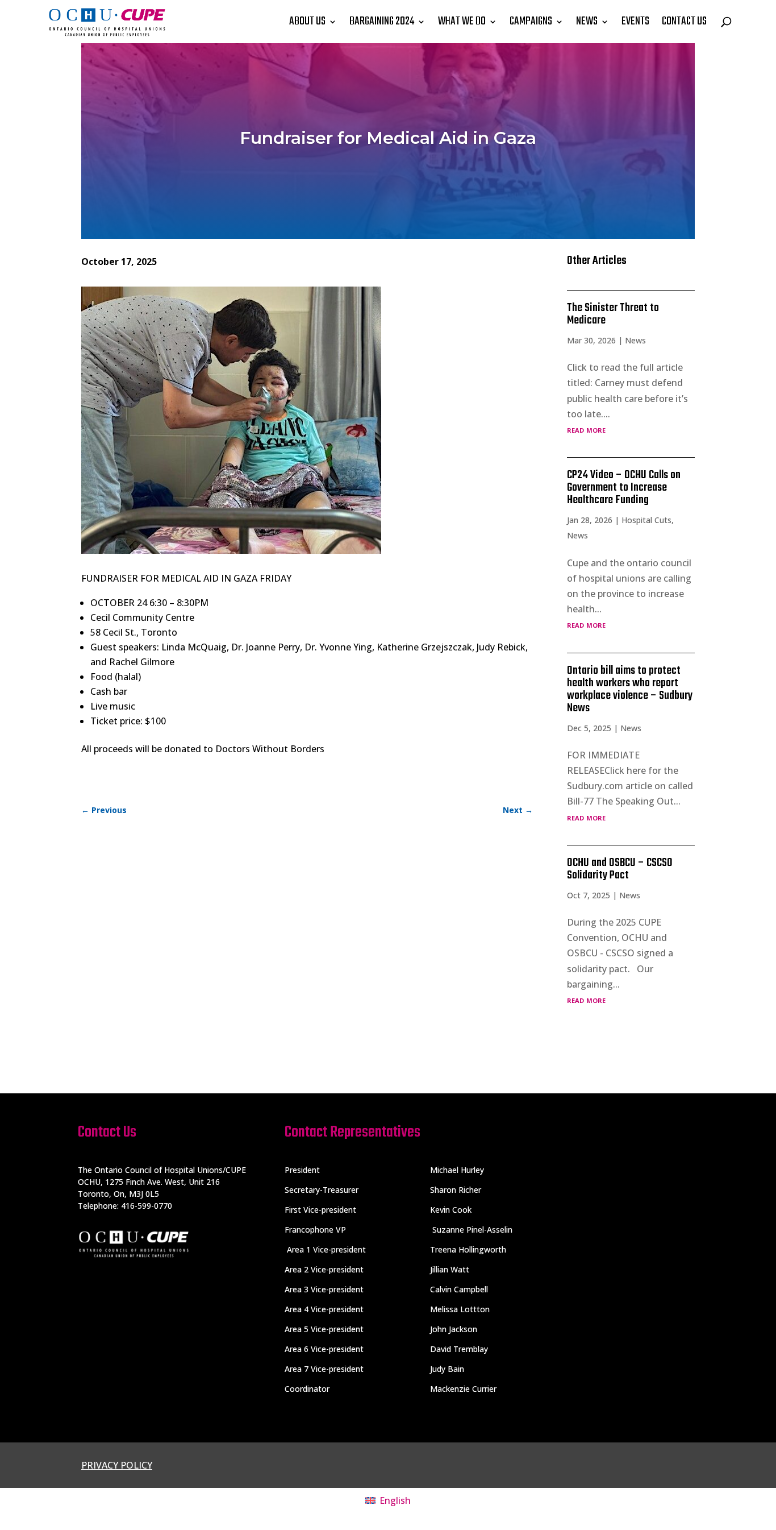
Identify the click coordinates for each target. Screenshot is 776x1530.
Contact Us (684, 21)
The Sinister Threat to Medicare (613, 314)
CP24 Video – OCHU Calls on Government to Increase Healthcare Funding (624, 487)
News (635, 340)
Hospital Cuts (646, 520)
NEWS (587, 21)
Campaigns (531, 21)
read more (586, 429)
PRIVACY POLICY (116, 1465)
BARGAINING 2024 (381, 21)
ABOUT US (307, 21)
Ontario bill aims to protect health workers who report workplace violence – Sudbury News (629, 689)
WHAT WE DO (462, 21)
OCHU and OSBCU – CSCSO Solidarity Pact (620, 869)
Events (635, 21)
